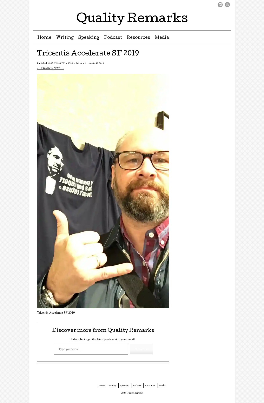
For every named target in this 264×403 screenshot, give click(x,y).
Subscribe (141, 349)
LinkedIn (220, 4)
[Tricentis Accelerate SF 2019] (103, 307)
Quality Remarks (132, 19)
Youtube (227, 4)
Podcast (113, 38)
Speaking (88, 38)
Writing (65, 38)
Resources (138, 38)
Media (162, 38)
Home (44, 38)
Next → (58, 68)
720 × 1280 (67, 63)
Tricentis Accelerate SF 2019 (90, 63)
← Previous (45, 68)
